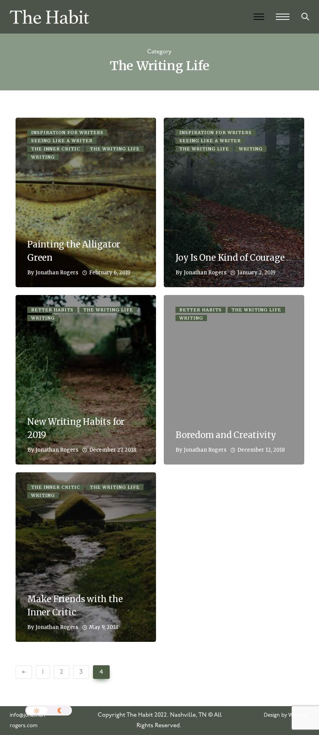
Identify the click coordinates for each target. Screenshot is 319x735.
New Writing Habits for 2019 (75, 428)
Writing (43, 157)
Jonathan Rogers (56, 272)
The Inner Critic (55, 149)
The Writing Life (115, 149)
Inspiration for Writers (67, 132)
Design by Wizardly (286, 715)
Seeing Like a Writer (62, 140)
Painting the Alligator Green (73, 251)
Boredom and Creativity (225, 434)
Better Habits (52, 310)
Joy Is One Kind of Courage (229, 257)
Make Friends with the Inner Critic (75, 606)
